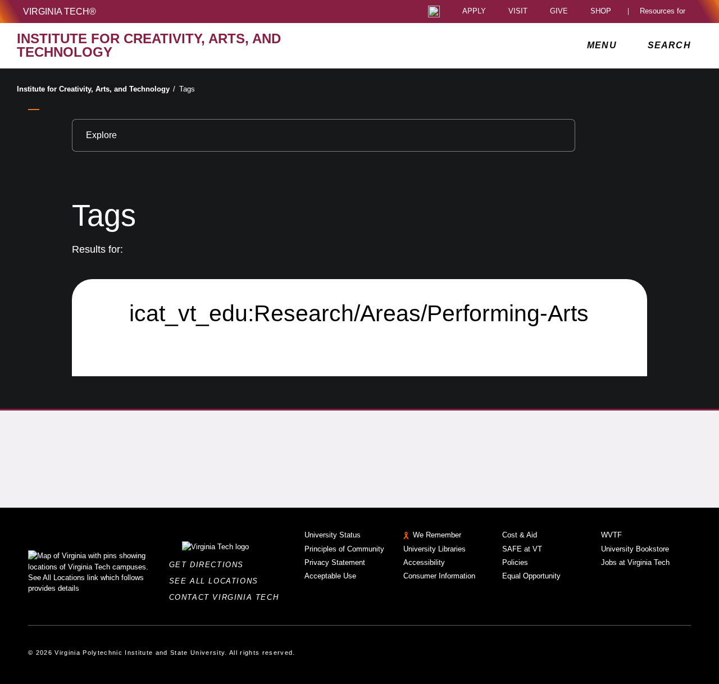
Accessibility (424, 562)
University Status (332, 535)
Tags (187, 89)
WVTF (611, 535)
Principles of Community (344, 549)
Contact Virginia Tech (227, 597)
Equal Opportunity (531, 576)
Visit (517, 11)
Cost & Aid (519, 535)
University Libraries (434, 549)
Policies (515, 562)
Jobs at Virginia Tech (635, 562)
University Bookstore (635, 549)
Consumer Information (439, 576)
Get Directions (210, 564)
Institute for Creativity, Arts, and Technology (96, 89)
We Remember (437, 535)
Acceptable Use (330, 576)
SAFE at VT (522, 549)
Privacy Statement (334, 562)
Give (559, 11)
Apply (474, 11)
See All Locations (217, 581)
